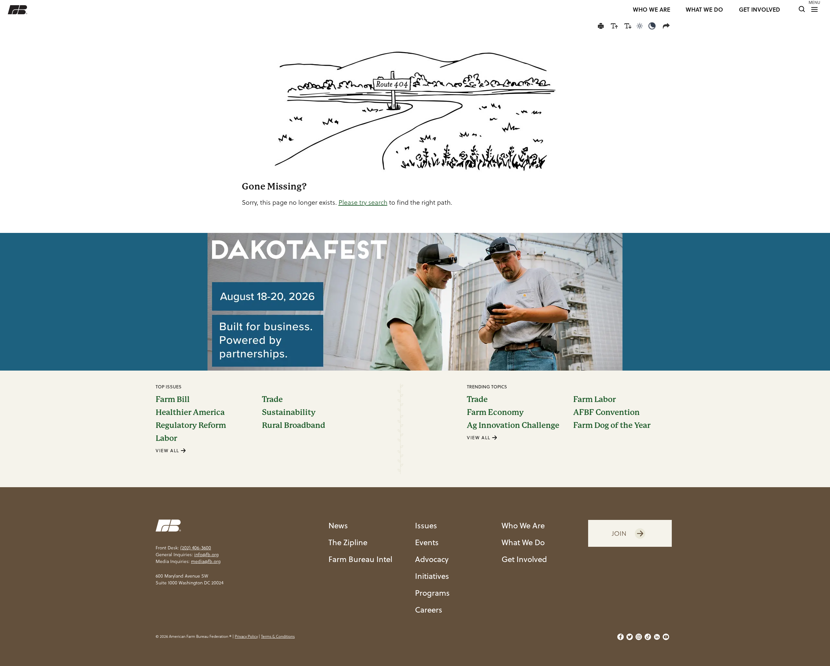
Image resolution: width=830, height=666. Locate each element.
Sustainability (288, 412)
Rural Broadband (293, 425)
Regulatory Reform (191, 425)
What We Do (523, 542)
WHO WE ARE (651, 9)
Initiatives (432, 575)
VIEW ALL (168, 450)
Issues (426, 525)
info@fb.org (206, 554)
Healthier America (190, 412)
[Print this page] (601, 25)
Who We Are (523, 525)
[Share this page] (667, 25)
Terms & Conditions (278, 636)
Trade (272, 399)
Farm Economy (495, 412)
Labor (166, 438)
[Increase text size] (614, 25)
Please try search (362, 202)
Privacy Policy (246, 636)
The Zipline (347, 542)
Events (427, 542)
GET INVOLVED (759, 9)
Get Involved (524, 559)
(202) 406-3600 (195, 548)
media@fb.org (205, 561)
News (338, 525)
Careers (428, 609)
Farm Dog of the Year (611, 425)
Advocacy (431, 559)
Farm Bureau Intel (360, 559)
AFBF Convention (606, 412)
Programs (432, 592)
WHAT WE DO (704, 9)
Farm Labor (594, 399)
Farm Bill (173, 399)
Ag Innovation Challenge (513, 425)
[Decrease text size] (628, 25)
